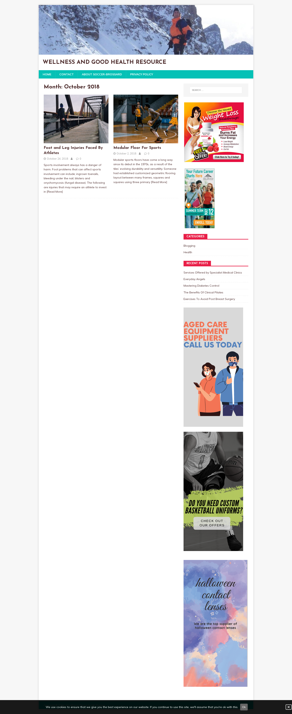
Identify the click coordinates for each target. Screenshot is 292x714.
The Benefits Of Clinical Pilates (203, 292)
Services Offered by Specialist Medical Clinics (213, 272)
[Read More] (55, 191)
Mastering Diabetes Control (201, 285)
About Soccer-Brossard (102, 74)
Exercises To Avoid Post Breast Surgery (209, 299)
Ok (244, 707)
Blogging (189, 245)
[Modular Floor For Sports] (145, 141)
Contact (66, 74)
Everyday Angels (194, 279)
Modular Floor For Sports (137, 148)
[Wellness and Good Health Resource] (146, 52)
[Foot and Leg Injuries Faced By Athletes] (76, 141)
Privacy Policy (141, 74)
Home (47, 74)
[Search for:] (216, 90)
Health (188, 252)
